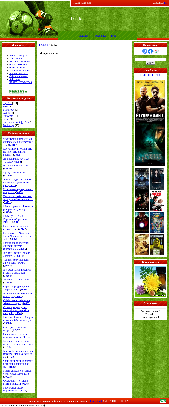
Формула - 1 (10, 115)
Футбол (7, 103)
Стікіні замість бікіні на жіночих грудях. (16, 302)
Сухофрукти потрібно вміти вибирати (15, 382)
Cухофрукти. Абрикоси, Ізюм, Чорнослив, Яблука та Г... (17, 236)
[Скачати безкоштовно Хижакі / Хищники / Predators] (142, 210)
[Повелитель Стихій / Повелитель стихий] (142, 188)
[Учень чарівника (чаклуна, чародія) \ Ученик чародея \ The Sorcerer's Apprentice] (150, 164)
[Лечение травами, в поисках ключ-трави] (150, 296)
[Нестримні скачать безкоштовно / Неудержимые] (150, 121)
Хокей (6, 112)
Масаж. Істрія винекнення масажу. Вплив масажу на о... (18, 354)
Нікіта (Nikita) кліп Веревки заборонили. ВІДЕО (15, 219)
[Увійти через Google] (156, 51)
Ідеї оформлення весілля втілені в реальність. (17, 271)
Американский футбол (16, 122)
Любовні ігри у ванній (16, 279)
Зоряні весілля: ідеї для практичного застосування (18, 342)
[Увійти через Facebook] (150, 51)
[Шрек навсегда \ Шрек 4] (157, 254)
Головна (83, 35)
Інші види (8, 125)
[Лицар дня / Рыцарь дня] (157, 210)
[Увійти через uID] (144, 51)
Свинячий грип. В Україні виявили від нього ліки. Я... (18, 363)
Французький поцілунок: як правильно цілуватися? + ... (18, 141)
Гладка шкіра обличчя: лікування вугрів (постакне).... (16, 245)
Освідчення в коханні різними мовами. (15, 335)
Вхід (113, 35)
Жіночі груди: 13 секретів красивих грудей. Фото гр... (17, 182)
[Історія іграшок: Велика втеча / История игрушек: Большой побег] (157, 232)
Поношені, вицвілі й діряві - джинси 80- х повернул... (18, 319)
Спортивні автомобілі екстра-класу (15, 227)
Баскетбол (8, 109)
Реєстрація (101, 35)
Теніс (6, 119)
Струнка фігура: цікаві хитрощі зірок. (16, 288)
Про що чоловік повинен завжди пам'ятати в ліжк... (18, 198)
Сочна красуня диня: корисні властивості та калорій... (16, 310)
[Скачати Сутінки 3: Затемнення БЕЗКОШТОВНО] (157, 188)
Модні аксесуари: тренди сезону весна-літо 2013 (17, 372)
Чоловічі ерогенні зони (16, 165)
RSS (165, 3)
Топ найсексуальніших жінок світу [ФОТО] (16, 261)
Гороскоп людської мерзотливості (13, 389)
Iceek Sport (96, 401)
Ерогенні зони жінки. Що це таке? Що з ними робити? (17, 151)
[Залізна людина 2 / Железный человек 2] (142, 232)
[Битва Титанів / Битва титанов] (142, 254)
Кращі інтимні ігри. (14, 172)
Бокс (5, 106)
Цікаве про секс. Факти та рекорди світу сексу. (18, 208)
